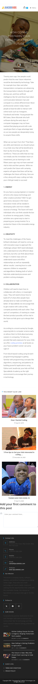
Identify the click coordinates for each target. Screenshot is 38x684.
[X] (6, 606)
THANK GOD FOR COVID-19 (19, 498)
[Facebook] (13, 606)
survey (22, 328)
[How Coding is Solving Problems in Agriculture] (6, 645)
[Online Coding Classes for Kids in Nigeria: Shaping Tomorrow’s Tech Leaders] (6, 635)
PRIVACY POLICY (10, 671)
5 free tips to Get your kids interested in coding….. (19, 453)
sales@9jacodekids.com (17, 563)
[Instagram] (19, 606)
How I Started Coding (19, 420)
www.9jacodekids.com (16, 570)
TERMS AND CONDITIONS (13, 668)
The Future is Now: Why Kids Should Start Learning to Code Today (22, 655)
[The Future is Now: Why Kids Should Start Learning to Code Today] (6, 656)
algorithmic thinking (14, 271)
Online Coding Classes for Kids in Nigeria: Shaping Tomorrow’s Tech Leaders (23, 634)
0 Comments (25, 638)
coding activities (16, 343)
